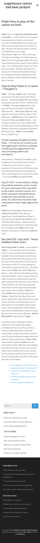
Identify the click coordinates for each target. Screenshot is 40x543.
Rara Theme (27, 532)
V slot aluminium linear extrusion (14, 481)
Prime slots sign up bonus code (15, 418)
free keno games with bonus (22, 382)
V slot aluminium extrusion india (14, 470)
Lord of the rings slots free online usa (18, 422)
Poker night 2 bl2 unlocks (12, 500)
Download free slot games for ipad (15, 512)
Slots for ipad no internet (11, 516)
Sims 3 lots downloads (12, 449)
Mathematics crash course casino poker (17, 504)
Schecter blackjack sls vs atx (14, 436)
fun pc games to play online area (24, 365)
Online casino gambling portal (15, 426)
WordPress (21, 534)
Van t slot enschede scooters (15, 441)
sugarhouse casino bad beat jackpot (18, 5)
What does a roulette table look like (17, 445)
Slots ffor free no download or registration (18, 485)
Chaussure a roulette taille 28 (15, 453)
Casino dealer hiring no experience (15, 508)
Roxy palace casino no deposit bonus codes (18, 489)
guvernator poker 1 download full (24, 368)
